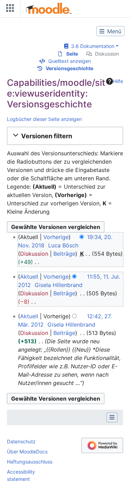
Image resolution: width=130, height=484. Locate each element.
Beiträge (64, 253)
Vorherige (56, 236)
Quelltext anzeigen (69, 61)
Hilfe (118, 81)
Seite (72, 54)
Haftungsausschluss (29, 462)
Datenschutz (21, 441)
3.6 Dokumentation (91, 46)
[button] (65, 136)
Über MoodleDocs (27, 451)
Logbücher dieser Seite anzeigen (44, 119)
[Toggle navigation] (8, 9)
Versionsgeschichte (69, 68)
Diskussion (107, 54)
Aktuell (29, 276)
